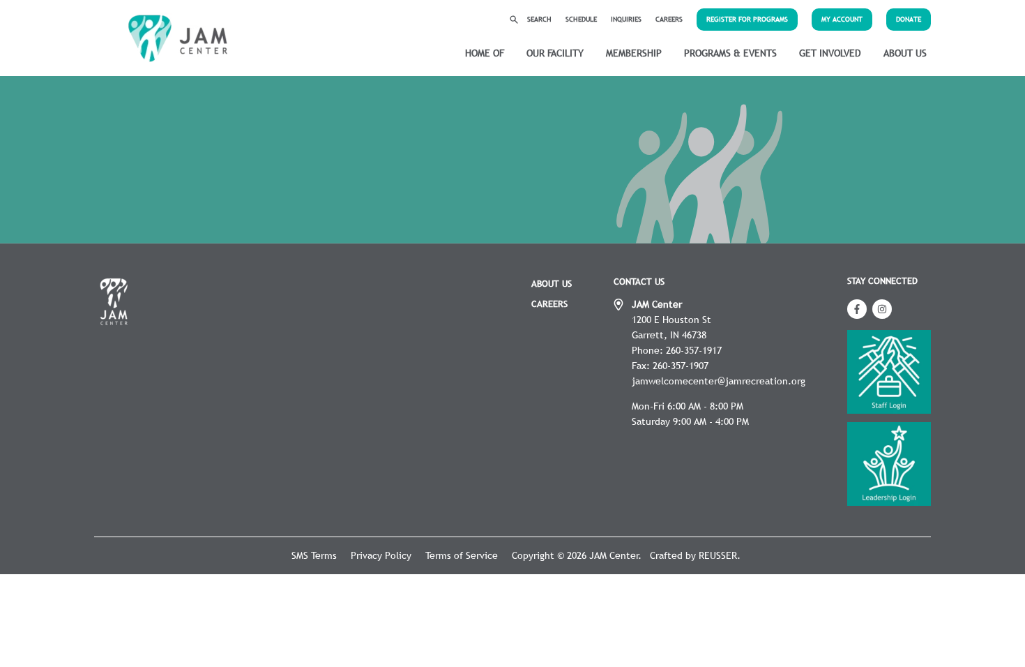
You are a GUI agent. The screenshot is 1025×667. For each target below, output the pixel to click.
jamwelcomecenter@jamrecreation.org (718, 381)
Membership (634, 53)
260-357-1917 (694, 350)
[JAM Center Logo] (177, 38)
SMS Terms (314, 555)
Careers (669, 19)
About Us (905, 53)
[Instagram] (882, 309)
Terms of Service (461, 555)
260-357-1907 (680, 365)
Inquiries (626, 19)
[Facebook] (857, 309)
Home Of (484, 53)
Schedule (581, 19)
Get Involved (830, 53)
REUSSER (718, 555)
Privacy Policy (381, 555)
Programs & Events (730, 53)
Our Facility (555, 53)
